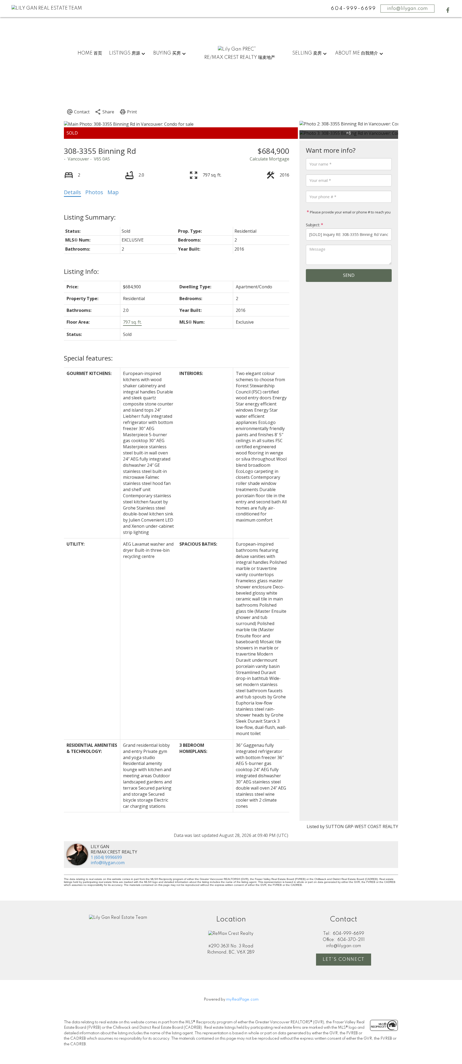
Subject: (313, 224)
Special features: (88, 358)
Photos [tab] (94, 192)
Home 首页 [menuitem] (90, 53)
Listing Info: (81, 271)
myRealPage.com (242, 999)
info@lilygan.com (407, 8)
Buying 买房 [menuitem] (167, 53)
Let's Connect (344, 959)
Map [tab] (113, 192)
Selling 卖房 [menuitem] (307, 53)
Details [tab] (72, 192)
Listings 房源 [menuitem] (124, 53)
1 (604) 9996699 (106, 857)
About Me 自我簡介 (356, 53)
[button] (448, 10)
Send (349, 275)
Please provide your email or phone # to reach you (350, 212)
